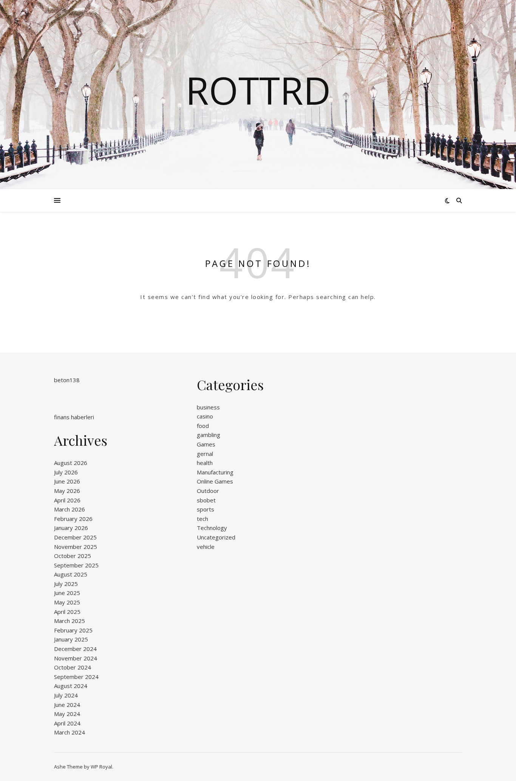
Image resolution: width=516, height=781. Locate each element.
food (203, 425)
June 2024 (67, 704)
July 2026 (66, 472)
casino (205, 416)
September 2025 (76, 565)
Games (206, 444)
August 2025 (70, 574)
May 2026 (67, 490)
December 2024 (75, 648)
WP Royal (101, 766)
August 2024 (70, 686)
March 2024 (69, 732)
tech (202, 518)
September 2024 (76, 676)
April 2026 (67, 500)
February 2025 (73, 630)
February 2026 (73, 518)
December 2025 (75, 537)
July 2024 (66, 695)
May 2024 (67, 713)
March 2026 (69, 509)
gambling (208, 435)
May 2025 (67, 602)
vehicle (206, 546)
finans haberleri (74, 417)
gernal (205, 453)
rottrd (258, 90)
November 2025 (75, 546)
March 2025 (69, 620)
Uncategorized (216, 537)
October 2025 (72, 555)
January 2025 (71, 639)
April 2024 (67, 723)
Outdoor (208, 490)
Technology (212, 528)
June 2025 (67, 593)
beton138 (67, 380)
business (208, 407)
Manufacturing (215, 472)
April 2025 (67, 611)
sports (205, 509)
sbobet (206, 500)
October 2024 (72, 667)
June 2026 (67, 481)
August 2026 (70, 462)
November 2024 (75, 658)
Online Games (215, 481)
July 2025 (66, 583)
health (205, 462)
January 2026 (71, 528)
